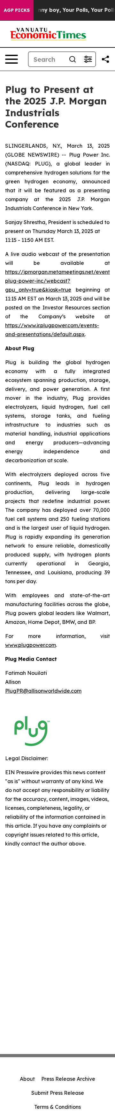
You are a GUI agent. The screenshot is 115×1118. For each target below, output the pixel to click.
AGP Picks (17, 10)
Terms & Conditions (57, 1107)
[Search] (72, 59)
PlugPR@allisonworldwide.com (43, 691)
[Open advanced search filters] (88, 59)
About (27, 1079)
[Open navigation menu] (11, 59)
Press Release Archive (68, 1079)
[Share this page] (105, 59)
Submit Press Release (57, 1093)
